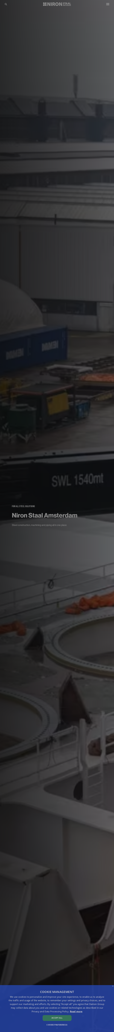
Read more (76, 1011)
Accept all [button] (57, 1018)
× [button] (113, 986)
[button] (56, 1024)
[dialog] (57, 1008)
